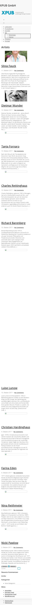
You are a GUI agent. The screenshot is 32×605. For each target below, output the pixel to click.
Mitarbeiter (12, 35)
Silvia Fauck (8, 66)
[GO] (19, 568)
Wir (6, 33)
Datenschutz (9, 601)
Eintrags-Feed (9, 592)
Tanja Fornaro (10, 146)
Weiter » (13, 566)
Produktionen (6, 20)
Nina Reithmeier (11, 505)
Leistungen (8, 27)
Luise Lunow (9, 388)
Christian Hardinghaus (15, 427)
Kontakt (7, 41)
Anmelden (8, 590)
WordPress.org (10, 596)
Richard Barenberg (13, 223)
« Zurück (4, 566)
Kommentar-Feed (10, 594)
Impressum (8, 603)
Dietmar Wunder (12, 105)
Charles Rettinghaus (14, 185)
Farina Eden (9, 468)
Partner (11, 37)
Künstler (7, 31)
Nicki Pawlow (9, 543)
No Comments (19, 70)
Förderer (8, 39)
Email (6, 23)
